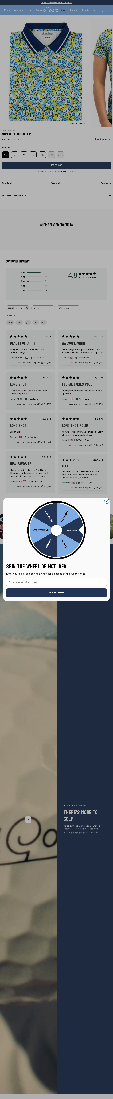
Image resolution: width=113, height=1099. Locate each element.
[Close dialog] (106, 501)
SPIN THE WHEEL (56, 592)
